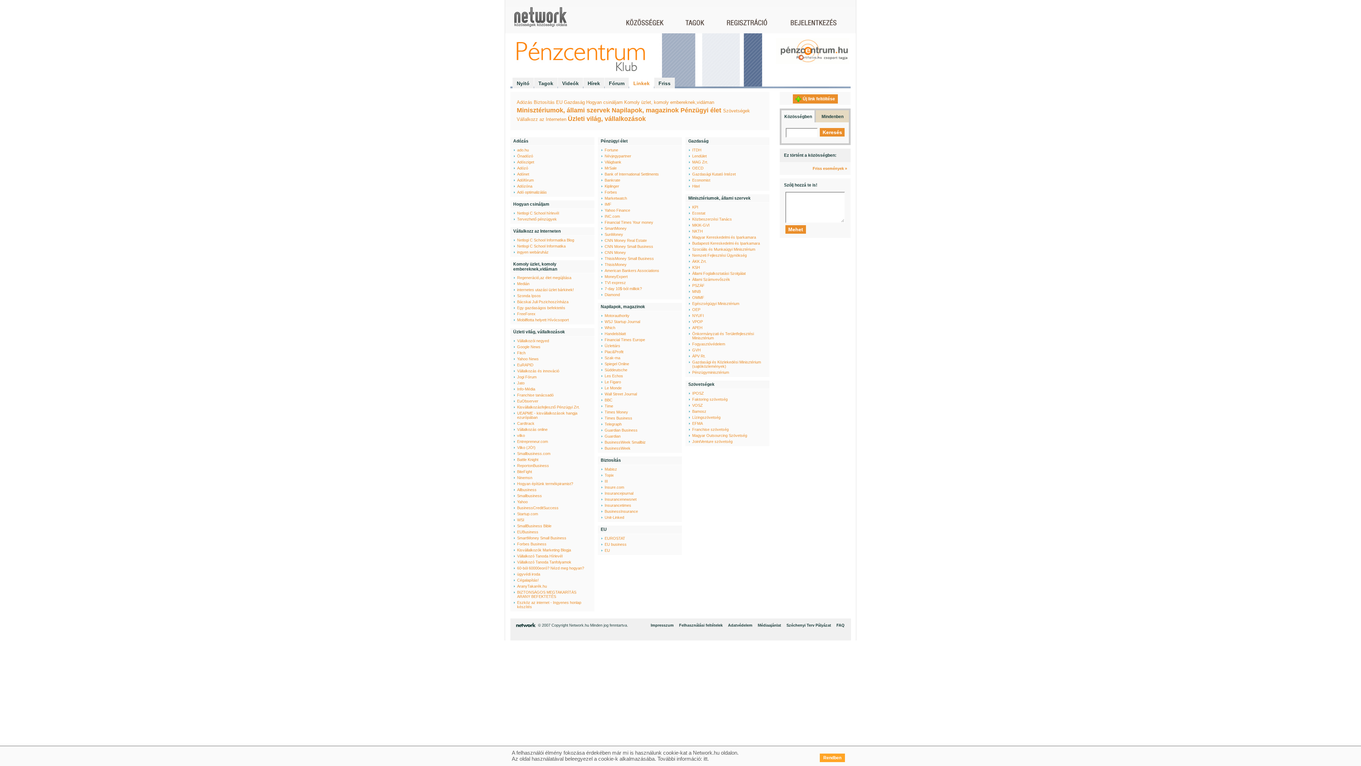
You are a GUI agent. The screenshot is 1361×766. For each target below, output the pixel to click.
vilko (521, 435)
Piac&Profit (614, 352)
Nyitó (523, 83)
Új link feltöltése (819, 98)
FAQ (840, 625)
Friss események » (830, 168)
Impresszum (662, 625)
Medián (523, 284)
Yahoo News (528, 359)
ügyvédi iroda (528, 574)
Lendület (699, 156)
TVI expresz (615, 283)
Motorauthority (617, 315)
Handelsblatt (615, 334)
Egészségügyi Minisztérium (715, 303)
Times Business (618, 418)
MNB (696, 291)
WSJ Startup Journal (622, 322)
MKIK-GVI (701, 225)
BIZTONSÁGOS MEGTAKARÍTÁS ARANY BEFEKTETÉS (546, 594)
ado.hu (523, 150)
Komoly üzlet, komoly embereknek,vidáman (669, 102)
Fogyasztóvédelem (708, 344)
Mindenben (833, 116)
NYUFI (698, 315)
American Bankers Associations (632, 270)
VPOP (697, 322)
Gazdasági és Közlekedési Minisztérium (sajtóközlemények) (726, 364)
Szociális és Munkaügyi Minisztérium (723, 249)
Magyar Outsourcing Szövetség (719, 435)
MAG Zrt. (700, 162)
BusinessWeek (618, 448)
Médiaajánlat (769, 625)
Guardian (613, 436)
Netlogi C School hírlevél (538, 213)
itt (705, 759)
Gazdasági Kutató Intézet (714, 174)
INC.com (612, 216)
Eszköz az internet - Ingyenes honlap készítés (549, 604)
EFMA (697, 423)
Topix (609, 475)
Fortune (611, 150)
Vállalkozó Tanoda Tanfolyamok (544, 562)
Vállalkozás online (532, 429)
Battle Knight (527, 459)
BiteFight (524, 472)
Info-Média (526, 389)
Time (609, 406)
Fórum (617, 83)
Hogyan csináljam (604, 102)
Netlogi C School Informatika (541, 246)
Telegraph (613, 424)
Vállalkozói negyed (533, 341)
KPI (695, 207)
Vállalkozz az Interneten (541, 119)
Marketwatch (616, 198)
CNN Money (615, 252)
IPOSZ (698, 393)
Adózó (522, 168)
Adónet (523, 174)
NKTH (697, 231)
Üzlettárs (612, 346)
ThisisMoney (616, 264)
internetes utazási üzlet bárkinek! (545, 290)
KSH (696, 267)
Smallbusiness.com (533, 453)
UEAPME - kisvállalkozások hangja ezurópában (547, 415)
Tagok (545, 83)
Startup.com (527, 514)
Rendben (832, 757)
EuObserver (527, 401)
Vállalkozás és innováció (538, 371)
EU (559, 102)
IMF (608, 204)
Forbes (611, 192)
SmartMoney (616, 228)
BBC (608, 400)
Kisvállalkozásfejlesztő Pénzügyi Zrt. (548, 407)
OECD (698, 168)
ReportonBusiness (533, 466)
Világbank (613, 162)
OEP (696, 309)
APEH (697, 328)
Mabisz (611, 469)
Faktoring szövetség (710, 399)
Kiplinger (612, 186)
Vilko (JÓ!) (526, 447)
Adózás (524, 102)
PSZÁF (698, 285)
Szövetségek (736, 110)
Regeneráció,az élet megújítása (544, 278)
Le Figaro (613, 382)
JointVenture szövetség (712, 441)
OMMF (698, 297)
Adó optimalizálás (532, 192)
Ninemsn (524, 478)
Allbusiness (527, 490)
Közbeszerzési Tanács (712, 219)
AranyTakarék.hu (532, 586)
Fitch (521, 353)
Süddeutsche (616, 370)
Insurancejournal (619, 493)
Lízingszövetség (706, 417)
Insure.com (614, 487)
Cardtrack (525, 423)
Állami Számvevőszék (711, 279)
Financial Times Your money (629, 222)
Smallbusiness (529, 496)
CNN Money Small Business (629, 246)
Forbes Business (532, 544)
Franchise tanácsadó (535, 395)
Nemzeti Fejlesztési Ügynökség (719, 255)
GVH (696, 350)
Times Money (616, 412)
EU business (616, 544)
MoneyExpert (616, 276)
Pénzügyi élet (700, 110)
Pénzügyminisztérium (710, 372)
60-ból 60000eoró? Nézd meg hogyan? (550, 568)
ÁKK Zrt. (699, 261)
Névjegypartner (618, 156)
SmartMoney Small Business (541, 538)
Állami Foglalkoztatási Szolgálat (719, 273)
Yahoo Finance (617, 210)
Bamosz (699, 411)
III (606, 481)
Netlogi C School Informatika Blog (545, 240)
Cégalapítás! (528, 580)
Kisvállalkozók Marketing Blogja (544, 550)
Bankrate (612, 180)
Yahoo (522, 502)
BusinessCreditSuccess (538, 508)
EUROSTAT (615, 538)
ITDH (696, 150)
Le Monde (613, 388)
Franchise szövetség (710, 429)
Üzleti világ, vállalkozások (607, 118)
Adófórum (525, 180)
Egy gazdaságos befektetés (541, 308)
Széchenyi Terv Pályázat (808, 625)
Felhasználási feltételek (701, 625)
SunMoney (614, 234)
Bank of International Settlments (632, 174)
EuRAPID (525, 365)
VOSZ (697, 405)
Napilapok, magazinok (645, 110)
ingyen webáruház (533, 252)
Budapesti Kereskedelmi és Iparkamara (726, 243)
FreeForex (526, 314)
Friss (665, 83)
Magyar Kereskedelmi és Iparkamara (724, 237)
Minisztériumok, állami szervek (563, 110)
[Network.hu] (540, 20)
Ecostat (698, 213)
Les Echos (614, 376)
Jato (521, 383)
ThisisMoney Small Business (629, 258)
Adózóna (524, 186)
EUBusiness (527, 532)
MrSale (611, 168)
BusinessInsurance (621, 511)
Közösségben (798, 116)
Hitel (696, 186)
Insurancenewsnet (621, 499)
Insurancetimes (618, 505)
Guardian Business (621, 430)
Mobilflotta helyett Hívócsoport (543, 320)
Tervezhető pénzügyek (537, 219)
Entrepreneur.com (532, 441)
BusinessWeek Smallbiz (625, 442)
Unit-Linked (614, 517)
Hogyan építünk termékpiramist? (545, 484)
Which (610, 328)
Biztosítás (544, 102)
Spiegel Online (617, 364)
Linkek (641, 83)
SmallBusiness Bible (534, 526)
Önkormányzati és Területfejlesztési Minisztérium (723, 336)
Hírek (594, 83)
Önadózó (525, 156)
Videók (570, 83)
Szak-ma (612, 358)
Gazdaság (574, 102)
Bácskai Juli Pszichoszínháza (543, 302)
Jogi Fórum (527, 377)
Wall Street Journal (621, 394)
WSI (520, 520)
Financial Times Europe (625, 340)
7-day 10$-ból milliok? (623, 289)
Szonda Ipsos (529, 296)
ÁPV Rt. (699, 356)
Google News (529, 347)
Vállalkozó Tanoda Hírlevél (539, 556)
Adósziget (525, 162)
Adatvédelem (740, 625)
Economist (701, 180)
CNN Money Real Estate (626, 240)
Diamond (612, 295)
